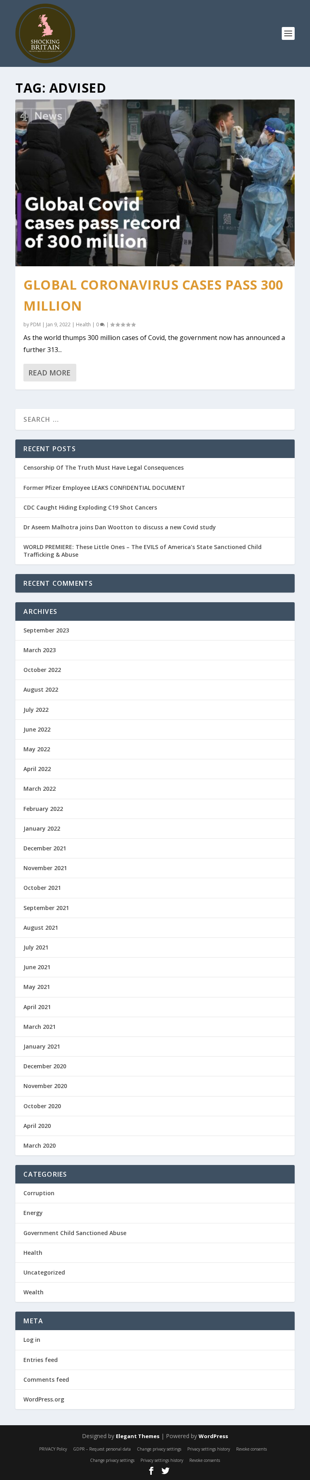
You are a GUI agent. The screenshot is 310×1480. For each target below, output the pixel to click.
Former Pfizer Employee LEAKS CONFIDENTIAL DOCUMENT (104, 487)
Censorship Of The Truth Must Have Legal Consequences (103, 467)
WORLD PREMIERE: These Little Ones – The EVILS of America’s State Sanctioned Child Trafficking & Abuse (142, 550)
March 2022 (39, 788)
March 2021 (39, 1026)
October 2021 (42, 887)
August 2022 (40, 689)
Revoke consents (251, 1449)
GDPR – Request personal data (102, 1449)
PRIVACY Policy (53, 1449)
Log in (31, 1339)
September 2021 (46, 908)
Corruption (38, 1193)
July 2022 (35, 709)
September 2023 (46, 630)
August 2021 (40, 927)
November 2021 (45, 868)
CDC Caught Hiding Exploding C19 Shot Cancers (90, 507)
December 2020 (44, 1066)
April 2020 (37, 1126)
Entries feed (40, 1360)
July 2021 (35, 947)
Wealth (33, 1292)
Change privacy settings (159, 1449)
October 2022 (42, 670)
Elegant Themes (137, 1436)
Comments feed (46, 1379)
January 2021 (41, 1046)
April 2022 (37, 769)
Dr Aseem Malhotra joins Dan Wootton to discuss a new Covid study (119, 527)
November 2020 (45, 1086)
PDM (35, 324)
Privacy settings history (208, 1449)
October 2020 (42, 1106)
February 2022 (43, 809)
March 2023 (39, 650)
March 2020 (39, 1145)
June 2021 (36, 967)
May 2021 (36, 987)
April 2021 (37, 1007)
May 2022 (36, 749)
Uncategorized (44, 1272)
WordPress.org (43, 1399)
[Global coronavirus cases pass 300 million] (154, 182)
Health (83, 324)
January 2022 (41, 828)
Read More (49, 372)
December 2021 (44, 848)
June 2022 (36, 729)
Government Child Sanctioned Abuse (74, 1233)
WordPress (213, 1436)
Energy (33, 1213)
